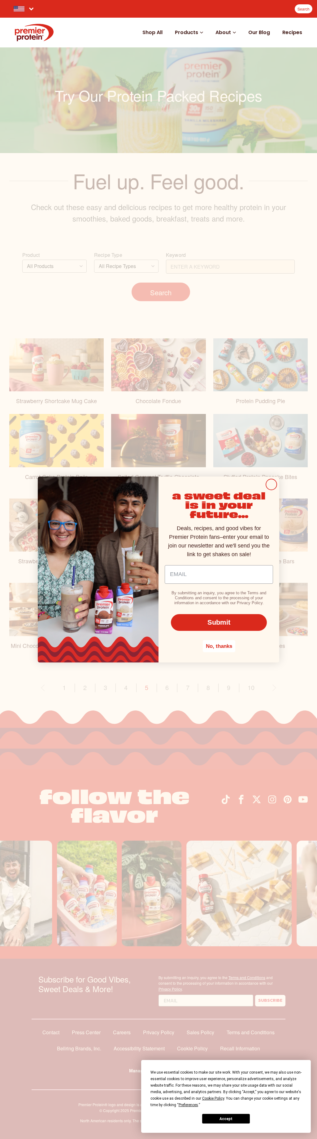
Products (186, 32)
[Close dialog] (271, 484)
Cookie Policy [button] (213, 1098)
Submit (218, 622)
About (223, 32)
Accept (225, 1119)
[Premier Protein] (34, 32)
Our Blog (259, 32)
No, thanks (219, 646)
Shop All (152, 32)
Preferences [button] (188, 1105)
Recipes (292, 32)
